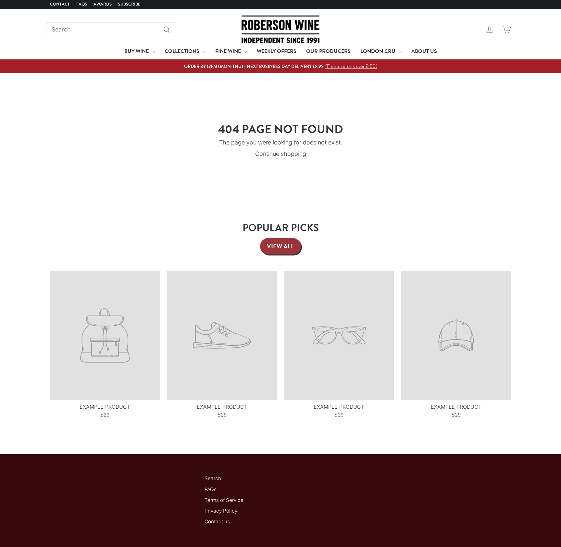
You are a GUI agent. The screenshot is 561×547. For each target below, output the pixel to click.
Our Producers (328, 51)
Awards (103, 4)
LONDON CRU (378, 51)
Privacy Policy (221, 511)
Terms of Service (224, 500)
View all (280, 246)
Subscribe (129, 4)
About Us (424, 51)
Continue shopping (280, 153)
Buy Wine (137, 51)
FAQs (81, 4)
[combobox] (111, 29)
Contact (60, 4)
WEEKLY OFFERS (276, 51)
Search (213, 478)
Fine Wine (228, 51)
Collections (183, 51)
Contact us (217, 521)
